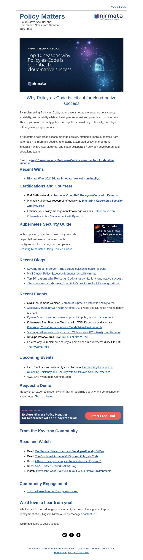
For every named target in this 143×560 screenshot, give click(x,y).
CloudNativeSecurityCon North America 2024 (55, 307)
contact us (89, 514)
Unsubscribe (60, 552)
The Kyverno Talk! (38, 346)
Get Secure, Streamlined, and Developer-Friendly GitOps (69, 451)
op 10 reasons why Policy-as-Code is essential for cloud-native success (67, 162)
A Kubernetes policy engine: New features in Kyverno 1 (68, 461)
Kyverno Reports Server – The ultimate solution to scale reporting (66, 268)
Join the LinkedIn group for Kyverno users (52, 491)
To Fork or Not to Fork (75, 336)
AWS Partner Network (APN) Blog (55, 466)
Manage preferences (78, 552)
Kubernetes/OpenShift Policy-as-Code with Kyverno (84, 195)
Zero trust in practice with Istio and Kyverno (88, 302)
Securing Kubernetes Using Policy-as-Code (46, 249)
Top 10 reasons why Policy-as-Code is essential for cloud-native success (75, 278)
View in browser (119, 7)
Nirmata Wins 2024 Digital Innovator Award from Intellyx (63, 178)
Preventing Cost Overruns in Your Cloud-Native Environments (64, 327)
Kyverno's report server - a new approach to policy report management (70, 317)
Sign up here (43, 396)
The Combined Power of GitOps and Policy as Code (66, 456)
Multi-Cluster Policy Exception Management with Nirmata (61, 273)
